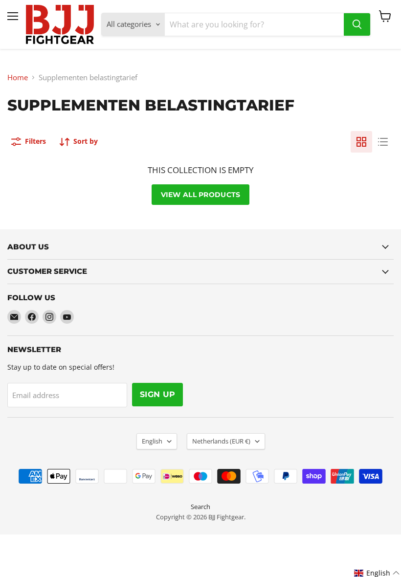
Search (200, 506)
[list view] (383, 142)
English (152, 441)
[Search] (357, 24)
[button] (377, 573)
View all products (201, 194)
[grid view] (361, 142)
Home (17, 77)
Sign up (157, 394)
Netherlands (221, 441)
